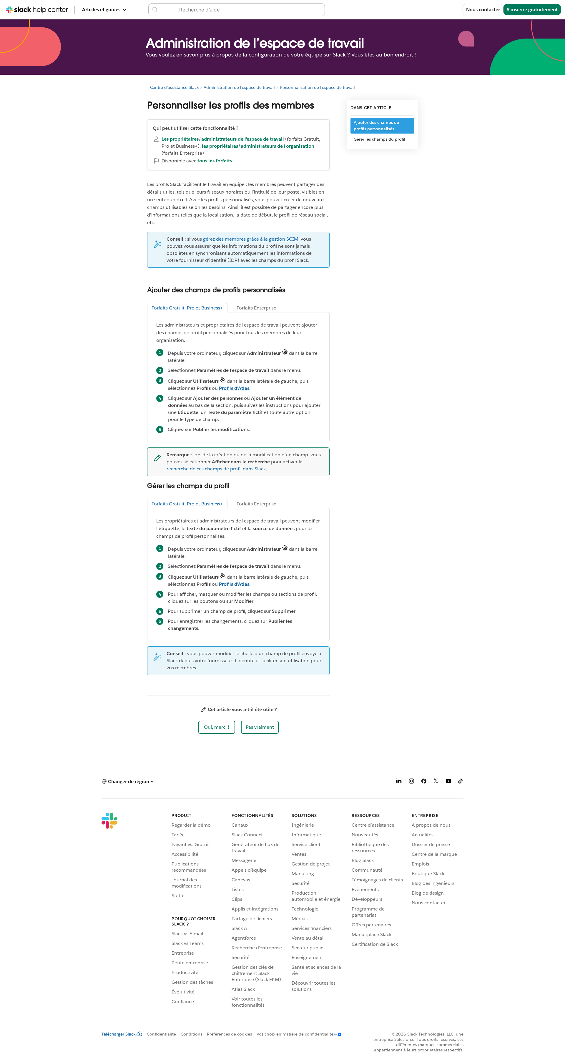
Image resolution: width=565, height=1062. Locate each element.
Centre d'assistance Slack (174, 87)
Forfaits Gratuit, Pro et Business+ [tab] (187, 308)
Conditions (191, 1034)
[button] (216, 727)
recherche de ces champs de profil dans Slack (216, 469)
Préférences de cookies (229, 1034)
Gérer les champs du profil (379, 139)
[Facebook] (423, 782)
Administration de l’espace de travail (239, 87)
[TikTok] (460, 782)
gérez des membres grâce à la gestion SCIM (250, 239)
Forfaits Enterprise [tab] (256, 308)
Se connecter (440, 9)
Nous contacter (483, 9)
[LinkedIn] (399, 782)
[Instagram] (411, 782)
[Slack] (109, 911)
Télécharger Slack (119, 1034)
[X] (436, 782)
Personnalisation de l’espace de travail (317, 87)
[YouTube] (448, 782)
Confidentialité (161, 1034)
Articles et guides (101, 9)
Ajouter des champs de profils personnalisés (376, 125)
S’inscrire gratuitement (532, 9)
